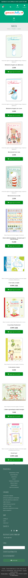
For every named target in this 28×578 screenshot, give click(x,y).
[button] (14, 18)
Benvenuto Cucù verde (14, 195)
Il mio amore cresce (14, 367)
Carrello (5, 518)
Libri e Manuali (6, 502)
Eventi (14, 479)
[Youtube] (16, 530)
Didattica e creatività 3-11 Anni (10, 508)
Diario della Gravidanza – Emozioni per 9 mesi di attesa (14, 238)
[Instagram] (14, 530)
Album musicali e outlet (7, 278)
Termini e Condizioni (14, 481)
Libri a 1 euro (22, 322)
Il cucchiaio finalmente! (14, 325)
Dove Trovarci (14, 474)
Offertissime (17, 279)
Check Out (5, 523)
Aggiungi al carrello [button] (14, 71)
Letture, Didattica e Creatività (10, 500)
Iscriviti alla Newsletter (10, 551)
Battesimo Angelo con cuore (14, 108)
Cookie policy (14, 485)
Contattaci (14, 476)
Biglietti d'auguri (18, 60)
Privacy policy (14, 483)
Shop (4, 520)
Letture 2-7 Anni (7, 506)
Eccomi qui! (14, 453)
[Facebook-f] (11, 530)
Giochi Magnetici (7, 510)
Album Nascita (7, 235)
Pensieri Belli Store (14, 472)
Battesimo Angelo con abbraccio (14, 65)
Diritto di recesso (14, 487)
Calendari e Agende (8, 495)
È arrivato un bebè (14, 282)
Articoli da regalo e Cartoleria (8, 60)
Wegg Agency (15, 575)
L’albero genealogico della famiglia (14, 409)
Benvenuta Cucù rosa (14, 152)
